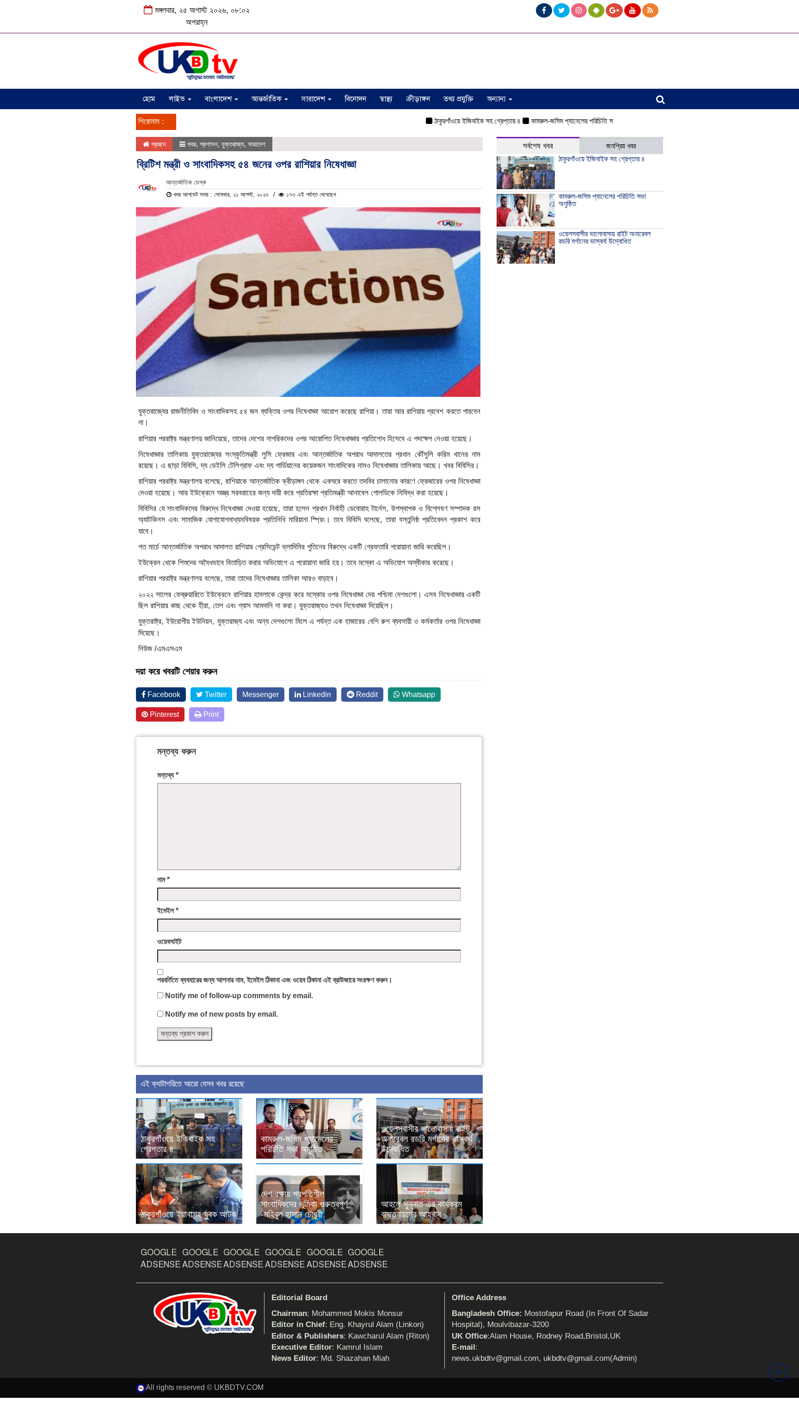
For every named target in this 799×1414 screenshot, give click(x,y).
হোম (148, 99)
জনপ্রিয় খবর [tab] (621, 146)
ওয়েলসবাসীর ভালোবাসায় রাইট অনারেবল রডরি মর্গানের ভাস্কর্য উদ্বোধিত (427, 1139)
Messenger (260, 694)
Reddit (366, 694)
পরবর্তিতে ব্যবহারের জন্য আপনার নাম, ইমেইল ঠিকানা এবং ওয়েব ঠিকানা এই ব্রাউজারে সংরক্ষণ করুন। (275, 980)
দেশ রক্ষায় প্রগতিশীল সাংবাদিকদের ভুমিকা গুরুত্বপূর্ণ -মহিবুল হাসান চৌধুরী (304, 1204)
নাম (163, 879)
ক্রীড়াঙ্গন (418, 99)
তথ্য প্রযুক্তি (458, 99)
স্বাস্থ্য (386, 99)
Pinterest (163, 714)
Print (210, 714)
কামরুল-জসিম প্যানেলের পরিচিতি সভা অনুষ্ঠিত (562, 121)
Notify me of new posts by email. (221, 1014)
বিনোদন (355, 99)
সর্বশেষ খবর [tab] (538, 146)
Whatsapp (417, 694)
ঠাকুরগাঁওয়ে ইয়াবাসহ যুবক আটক (188, 1214)
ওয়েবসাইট (169, 941)
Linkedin (316, 694)
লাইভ (178, 99)
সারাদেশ (314, 99)
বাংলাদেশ (219, 99)
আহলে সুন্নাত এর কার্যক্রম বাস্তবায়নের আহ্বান (421, 1209)
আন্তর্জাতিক (267, 99)
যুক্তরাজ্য (232, 144)
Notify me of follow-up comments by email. (239, 996)
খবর (191, 144)
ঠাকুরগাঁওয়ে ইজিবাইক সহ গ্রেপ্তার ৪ (455, 121)
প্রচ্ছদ (157, 144)
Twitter (215, 694)
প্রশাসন (209, 144)
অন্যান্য (497, 99)
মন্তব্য (167, 775)
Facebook (163, 694)
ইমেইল (167, 910)
